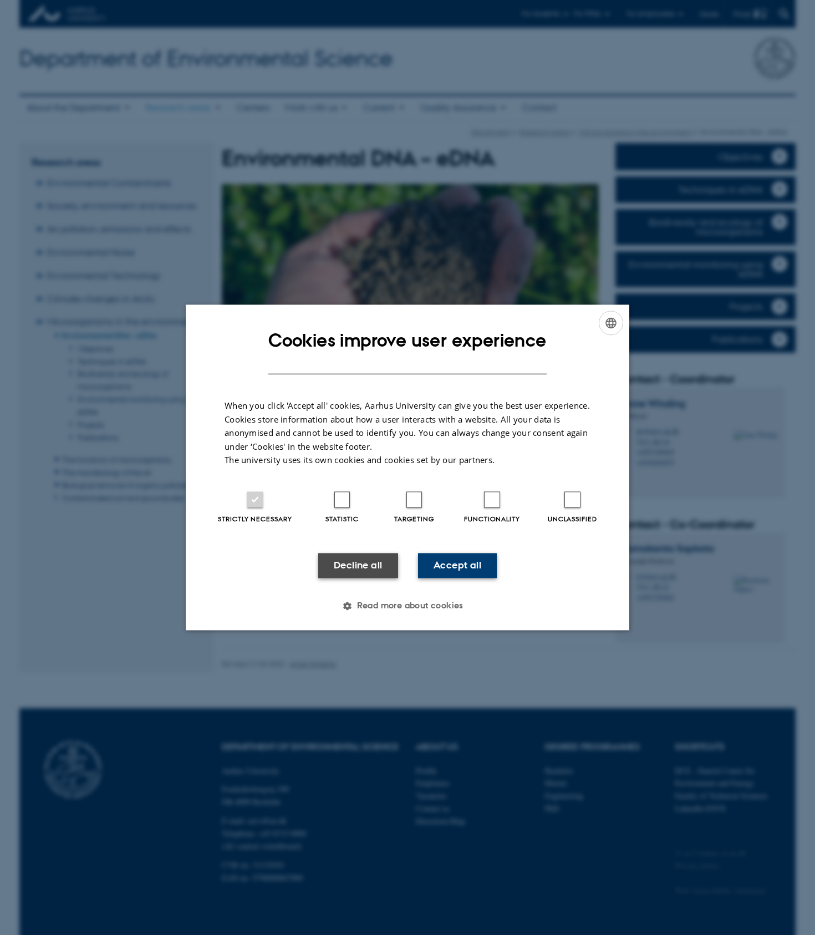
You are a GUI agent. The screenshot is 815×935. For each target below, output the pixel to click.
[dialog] (407, 467)
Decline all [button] (358, 565)
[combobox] (611, 322)
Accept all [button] (457, 565)
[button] (407, 606)
